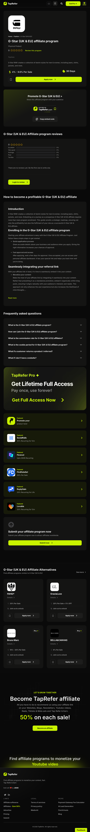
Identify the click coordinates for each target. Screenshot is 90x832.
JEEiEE (16, 788)
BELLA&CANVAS (58, 640)
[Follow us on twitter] (5, 795)
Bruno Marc (13, 640)
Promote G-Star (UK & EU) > (45, 96)
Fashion (16, 36)
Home (10, 36)
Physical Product (15, 46)
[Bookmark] (10, 79)
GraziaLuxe (56, 594)
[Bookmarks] (55, 3)
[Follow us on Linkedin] (9, 795)
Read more (12, 298)
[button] (49, 3)
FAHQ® (10, 594)
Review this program (33, 50)
